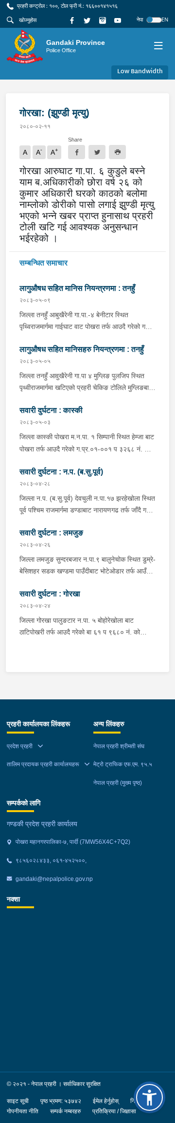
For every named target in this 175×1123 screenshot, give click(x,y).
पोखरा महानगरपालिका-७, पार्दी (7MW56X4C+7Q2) (72, 841)
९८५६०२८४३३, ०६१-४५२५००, (50, 860)
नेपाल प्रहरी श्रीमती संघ (118, 746)
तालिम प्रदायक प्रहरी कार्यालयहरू (43, 764)
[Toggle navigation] (158, 47)
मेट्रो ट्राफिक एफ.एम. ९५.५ (122, 764)
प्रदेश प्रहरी (20, 746)
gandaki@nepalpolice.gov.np (53, 879)
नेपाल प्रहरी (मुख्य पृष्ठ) (117, 782)
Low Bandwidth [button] (140, 71)
